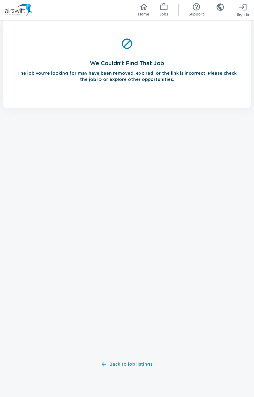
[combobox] (220, 10)
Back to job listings (130, 364)
